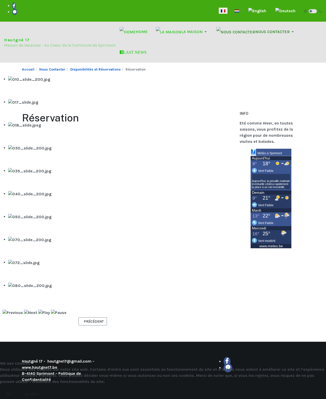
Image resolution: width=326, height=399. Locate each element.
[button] (182, 32)
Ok (8, 394)
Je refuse (32, 394)
